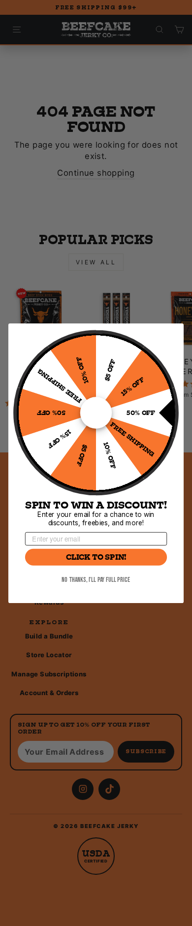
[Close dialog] (173, 333)
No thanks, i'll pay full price (96, 579)
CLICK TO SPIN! (96, 557)
